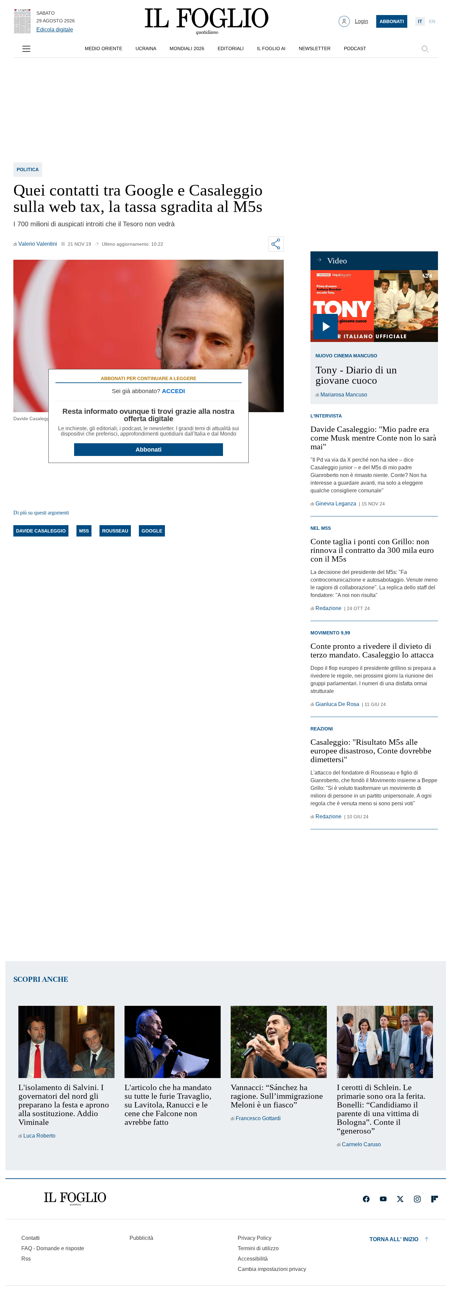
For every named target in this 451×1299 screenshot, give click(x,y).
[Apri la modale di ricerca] (425, 49)
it (420, 21)
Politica (28, 169)
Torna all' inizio (394, 1239)
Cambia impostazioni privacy (272, 1269)
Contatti (30, 1238)
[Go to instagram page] (417, 1199)
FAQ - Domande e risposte (52, 1248)
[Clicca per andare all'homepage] (75, 1199)
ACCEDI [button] (173, 391)
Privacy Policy (254, 1238)
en (432, 21)
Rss (26, 1259)
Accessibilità (253, 1259)
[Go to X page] (400, 1199)
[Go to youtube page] (383, 1199)
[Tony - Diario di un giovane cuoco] (374, 306)
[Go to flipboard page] (434, 1199)
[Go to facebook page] (366, 1199)
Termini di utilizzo (258, 1248)
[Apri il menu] (26, 49)
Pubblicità (141, 1238)
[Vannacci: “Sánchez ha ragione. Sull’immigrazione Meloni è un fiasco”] (279, 1042)
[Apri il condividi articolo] (276, 244)
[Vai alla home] (206, 21)
